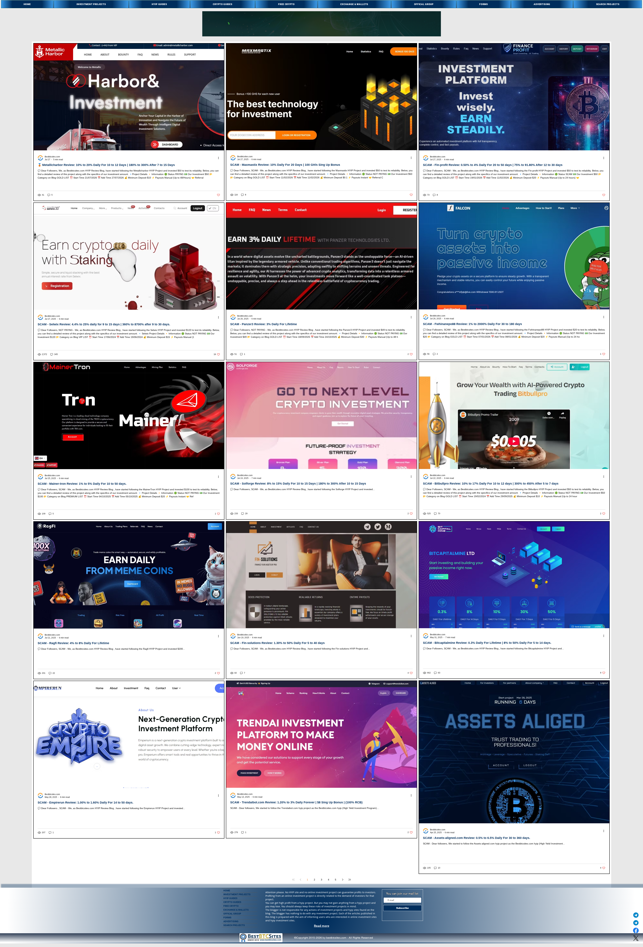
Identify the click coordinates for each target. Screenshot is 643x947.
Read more (321, 926)
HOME (226, 890)
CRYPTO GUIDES (232, 902)
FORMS (227, 917)
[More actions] (220, 158)
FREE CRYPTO (231, 906)
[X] (636, 938)
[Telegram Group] (636, 923)
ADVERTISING (230, 921)
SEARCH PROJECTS (234, 925)
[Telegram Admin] (636, 915)
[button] (91, 4)
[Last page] (350, 880)
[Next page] (343, 880)
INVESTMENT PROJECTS (237, 894)
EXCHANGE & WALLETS (236, 909)
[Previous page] (300, 880)
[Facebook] (636, 930)
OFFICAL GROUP (232, 913)
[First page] (293, 880)
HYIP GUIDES (230, 898)
